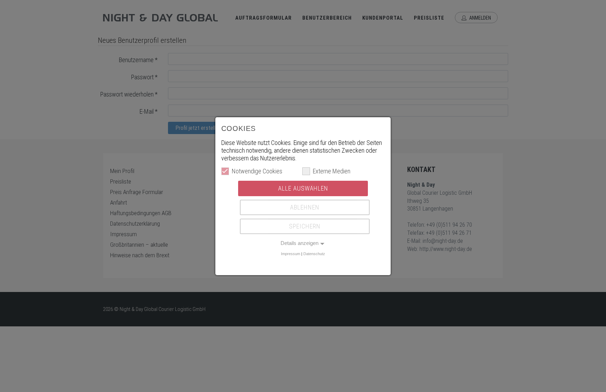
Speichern (305, 226)
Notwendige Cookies (257, 171)
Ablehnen (304, 207)
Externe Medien (331, 171)
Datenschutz (314, 254)
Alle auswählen (303, 188)
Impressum (290, 254)
